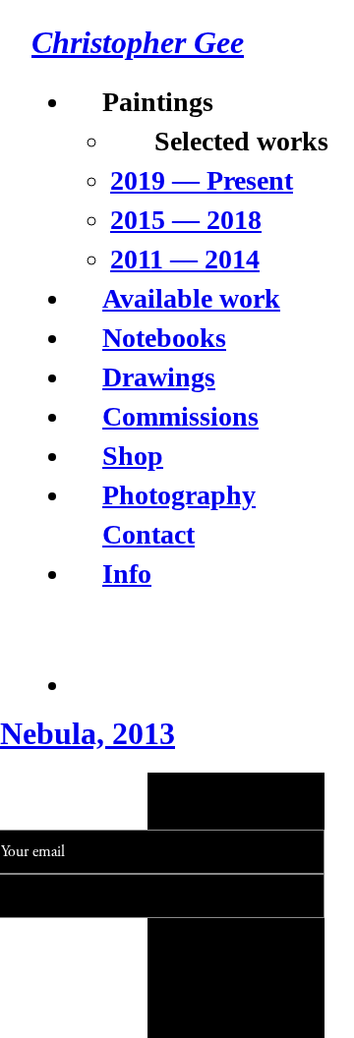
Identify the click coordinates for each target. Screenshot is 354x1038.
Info (126, 573)
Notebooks (164, 337)
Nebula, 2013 (87, 733)
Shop (132, 455)
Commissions (180, 416)
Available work (191, 298)
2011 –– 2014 (185, 259)
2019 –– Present (201, 180)
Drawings (158, 377)
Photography (179, 495)
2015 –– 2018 (186, 219)
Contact (148, 534)
